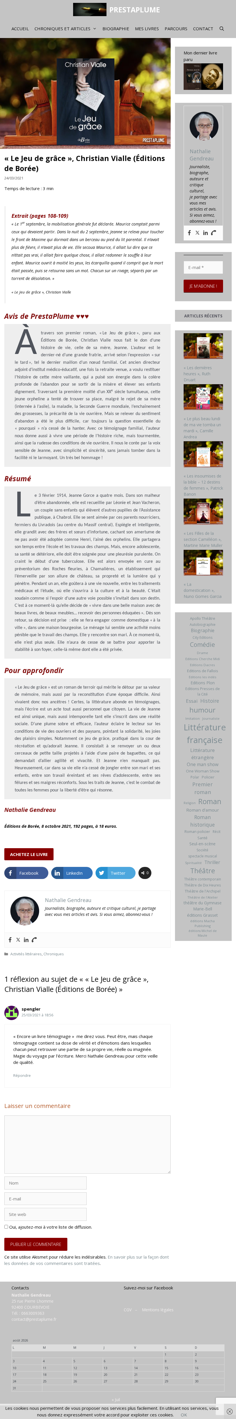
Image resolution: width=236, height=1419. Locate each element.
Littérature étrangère (202, 754)
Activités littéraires (26, 953)
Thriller (212, 862)
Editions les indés (202, 677)
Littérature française (205, 733)
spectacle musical (202, 856)
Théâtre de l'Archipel (202, 891)
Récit (216, 831)
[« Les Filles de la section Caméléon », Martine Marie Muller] (203, 512)
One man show (202, 764)
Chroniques (53, 953)
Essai (192, 701)
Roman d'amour (202, 810)
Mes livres (147, 28)
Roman (209, 801)
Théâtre (202, 870)
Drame (202, 653)
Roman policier (197, 831)
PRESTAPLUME (134, 9)
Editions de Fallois (202, 670)
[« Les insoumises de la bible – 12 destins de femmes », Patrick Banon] (203, 455)
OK (184, 1415)
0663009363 (32, 1313)
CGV (128, 1309)
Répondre (22, 1075)
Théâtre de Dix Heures (202, 885)
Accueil (20, 28)
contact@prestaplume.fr (34, 1319)
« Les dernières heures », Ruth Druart (198, 373)
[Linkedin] (26, 940)
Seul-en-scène (202, 843)
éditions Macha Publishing (202, 923)
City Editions (202, 637)
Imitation (192, 718)
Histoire (209, 700)
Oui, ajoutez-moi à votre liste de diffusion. (50, 1227)
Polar (195, 777)
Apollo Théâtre (202, 618)
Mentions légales (158, 1309)
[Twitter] (18, 940)
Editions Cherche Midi (202, 659)
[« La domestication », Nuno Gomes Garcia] (203, 563)
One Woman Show (202, 771)
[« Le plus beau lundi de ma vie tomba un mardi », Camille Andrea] (203, 398)
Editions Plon (203, 682)
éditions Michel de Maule (203, 933)
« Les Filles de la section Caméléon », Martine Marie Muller (203, 539)
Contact (203, 28)
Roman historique (202, 821)
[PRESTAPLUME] (91, 9)
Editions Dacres (202, 665)
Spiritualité (193, 863)
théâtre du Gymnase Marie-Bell (203, 906)
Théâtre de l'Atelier (202, 897)
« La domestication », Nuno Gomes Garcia (203, 590)
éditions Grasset (202, 915)
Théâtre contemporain (202, 879)
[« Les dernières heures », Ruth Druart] (203, 347)
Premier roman (202, 787)
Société (202, 850)
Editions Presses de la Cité (202, 691)
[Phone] (34, 940)
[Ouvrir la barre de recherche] (221, 28)
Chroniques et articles (62, 28)
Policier (208, 777)
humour (202, 710)
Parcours (176, 28)
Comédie (202, 645)
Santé (202, 837)
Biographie (115, 28)
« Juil (116, 1399)
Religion (190, 803)
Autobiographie (203, 624)
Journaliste (211, 718)
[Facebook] (10, 940)
